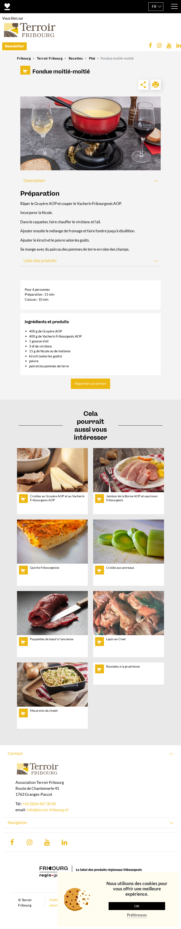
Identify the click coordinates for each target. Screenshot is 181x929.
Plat (92, 58)
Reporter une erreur (90, 384)
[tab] (90, 181)
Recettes (76, 58)
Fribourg (24, 58)
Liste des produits (40, 260)
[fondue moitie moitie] (90, 133)
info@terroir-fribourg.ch (48, 809)
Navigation (17, 822)
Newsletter (14, 46)
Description (34, 180)
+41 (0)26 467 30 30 (39, 803)
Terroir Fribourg (49, 58)
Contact (15, 753)
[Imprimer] (156, 85)
